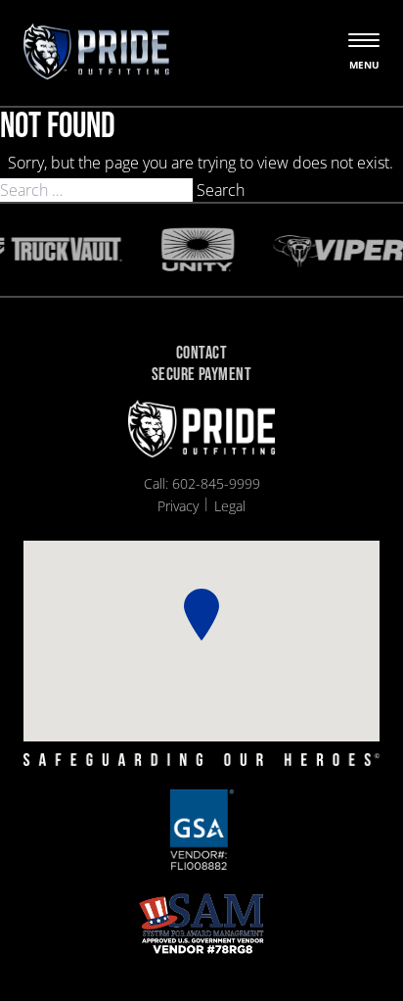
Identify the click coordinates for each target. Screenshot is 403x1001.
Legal (230, 506)
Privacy (178, 506)
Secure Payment (201, 375)
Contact (201, 354)
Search (221, 190)
